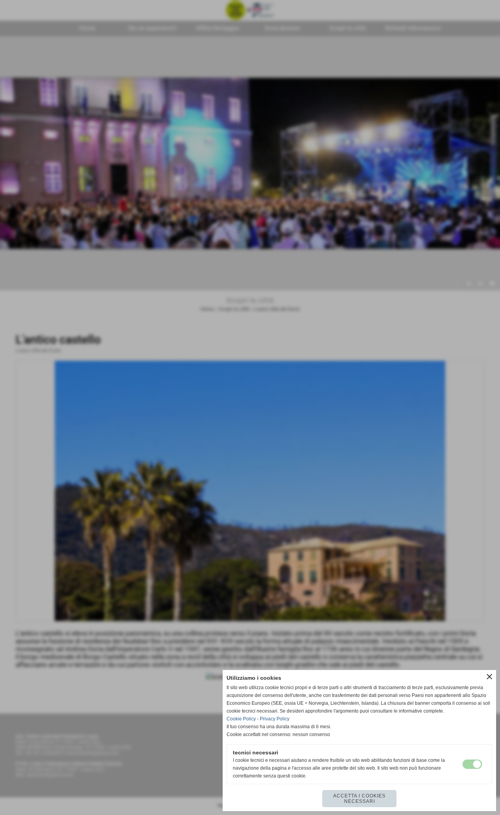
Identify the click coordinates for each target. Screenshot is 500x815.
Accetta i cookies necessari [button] (359, 798)
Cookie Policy (241, 719)
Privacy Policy (274, 719)
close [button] (489, 676)
